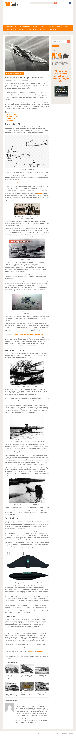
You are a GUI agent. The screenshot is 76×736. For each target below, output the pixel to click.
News (43, 26)
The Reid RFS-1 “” (13, 116)
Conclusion (10, 120)
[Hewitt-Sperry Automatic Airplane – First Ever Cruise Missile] (12, 686)
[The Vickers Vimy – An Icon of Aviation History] (27, 669)
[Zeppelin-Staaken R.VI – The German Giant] (42, 686)
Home (4, 33)
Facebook (31, 651)
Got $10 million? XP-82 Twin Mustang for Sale (23, 183)
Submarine (45, 656)
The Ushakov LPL (11, 115)
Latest (16, 73)
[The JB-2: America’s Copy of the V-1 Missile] (27, 686)
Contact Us (71, 733)
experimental (15, 656)
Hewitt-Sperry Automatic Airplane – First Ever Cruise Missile (11, 694)
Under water (8, 658)
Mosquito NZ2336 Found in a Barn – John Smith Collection (26, 630)
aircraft (10, 656)
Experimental (19, 29)
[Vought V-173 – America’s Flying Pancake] (12, 669)
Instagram (39, 651)
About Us (35, 26)
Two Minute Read (31, 29)
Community (43, 29)
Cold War (66, 26)
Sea (40, 656)
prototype (32, 656)
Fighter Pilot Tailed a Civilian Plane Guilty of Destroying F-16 (27, 334)
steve (17, 704)
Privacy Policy (54, 29)
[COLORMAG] (60, 57)
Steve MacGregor (9, 80)
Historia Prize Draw (10, 26)
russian (37, 656)
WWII (58, 26)
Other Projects (11, 118)
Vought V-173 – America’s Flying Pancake (10, 677)
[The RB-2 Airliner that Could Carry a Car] (42, 669)
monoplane (40, 193)
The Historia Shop (25, 26)
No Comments (25, 80)
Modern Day (8, 29)
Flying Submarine (24, 656)
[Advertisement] (38, 16)
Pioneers (51, 26)
